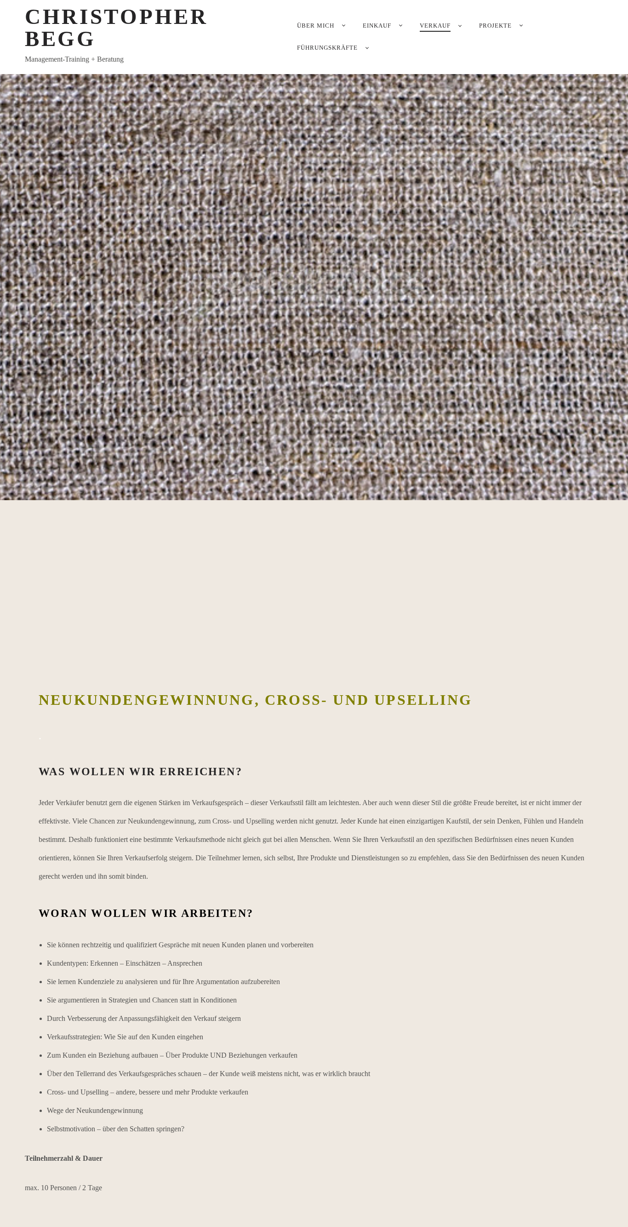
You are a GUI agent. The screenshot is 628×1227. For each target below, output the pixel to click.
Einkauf (377, 25)
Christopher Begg (116, 28)
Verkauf (435, 25)
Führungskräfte (327, 47)
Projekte (495, 25)
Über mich (315, 25)
